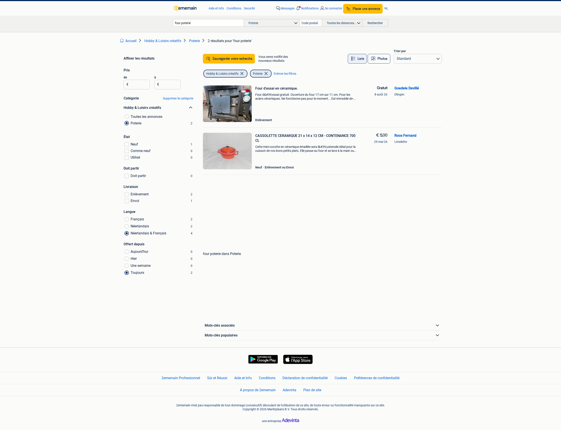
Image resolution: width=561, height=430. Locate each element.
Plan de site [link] (312, 390)
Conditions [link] (234, 8)
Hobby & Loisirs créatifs (222, 73)
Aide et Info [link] (216, 8)
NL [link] (386, 8)
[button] (307, 8)
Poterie (258, 73)
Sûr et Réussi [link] (217, 378)
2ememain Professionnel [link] (181, 378)
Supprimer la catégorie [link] (178, 98)
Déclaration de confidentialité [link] (305, 378)
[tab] (357, 59)
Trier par (400, 51)
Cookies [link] (341, 378)
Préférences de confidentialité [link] (376, 378)
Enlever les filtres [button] (285, 73)
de (125, 77)
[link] (189, 8)
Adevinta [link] (289, 390)
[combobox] (208, 23)
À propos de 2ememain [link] (258, 390)
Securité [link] (249, 8)
